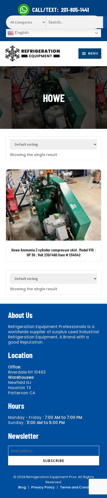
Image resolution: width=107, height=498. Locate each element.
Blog (22, 487)
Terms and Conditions (79, 487)
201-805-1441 (75, 9)
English (21, 33)
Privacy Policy (43, 487)
